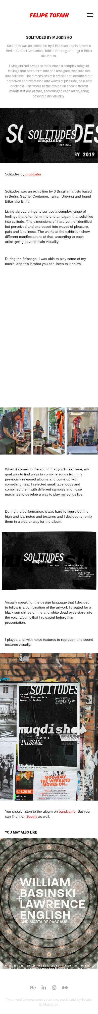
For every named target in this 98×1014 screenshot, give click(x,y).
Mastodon (50, 1004)
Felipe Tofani (49, 15)
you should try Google (75, 999)
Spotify (31, 816)
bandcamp (67, 811)
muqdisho (33, 174)
